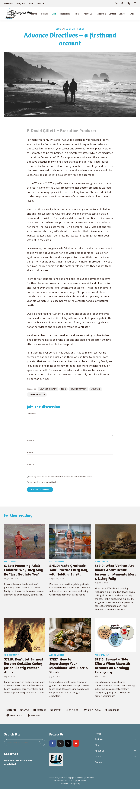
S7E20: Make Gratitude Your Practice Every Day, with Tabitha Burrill (68, 569)
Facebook (8, 3)
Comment (31, 414)
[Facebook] (52, 743)
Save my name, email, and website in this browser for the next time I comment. (61, 476)
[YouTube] (76, 743)
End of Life (69, 29)
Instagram (20, 3)
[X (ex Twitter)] (60, 743)
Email (30, 453)
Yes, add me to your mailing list (44, 482)
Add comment (11, 561)
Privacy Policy (75, 783)
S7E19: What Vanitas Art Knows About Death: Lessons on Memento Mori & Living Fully (115, 572)
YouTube (40, 3)
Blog (54, 13)
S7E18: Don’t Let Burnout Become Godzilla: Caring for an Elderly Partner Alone (23, 665)
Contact (112, 13)
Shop (132, 13)
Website (30, 464)
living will (95, 389)
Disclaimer (64, 783)
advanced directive (48, 389)
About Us (88, 13)
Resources (65, 13)
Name (30, 441)
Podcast (44, 13)
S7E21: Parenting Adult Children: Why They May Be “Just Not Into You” (23, 569)
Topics (76, 13)
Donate (122, 13)
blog (63, 389)
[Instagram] (68, 743)
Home (34, 13)
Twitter (30, 3)
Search (39, 742)
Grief (81, 29)
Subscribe (101, 13)
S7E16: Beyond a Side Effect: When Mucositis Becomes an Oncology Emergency (113, 665)
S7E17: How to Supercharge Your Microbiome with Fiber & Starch (68, 665)
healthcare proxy (78, 389)
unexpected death (37, 394)
